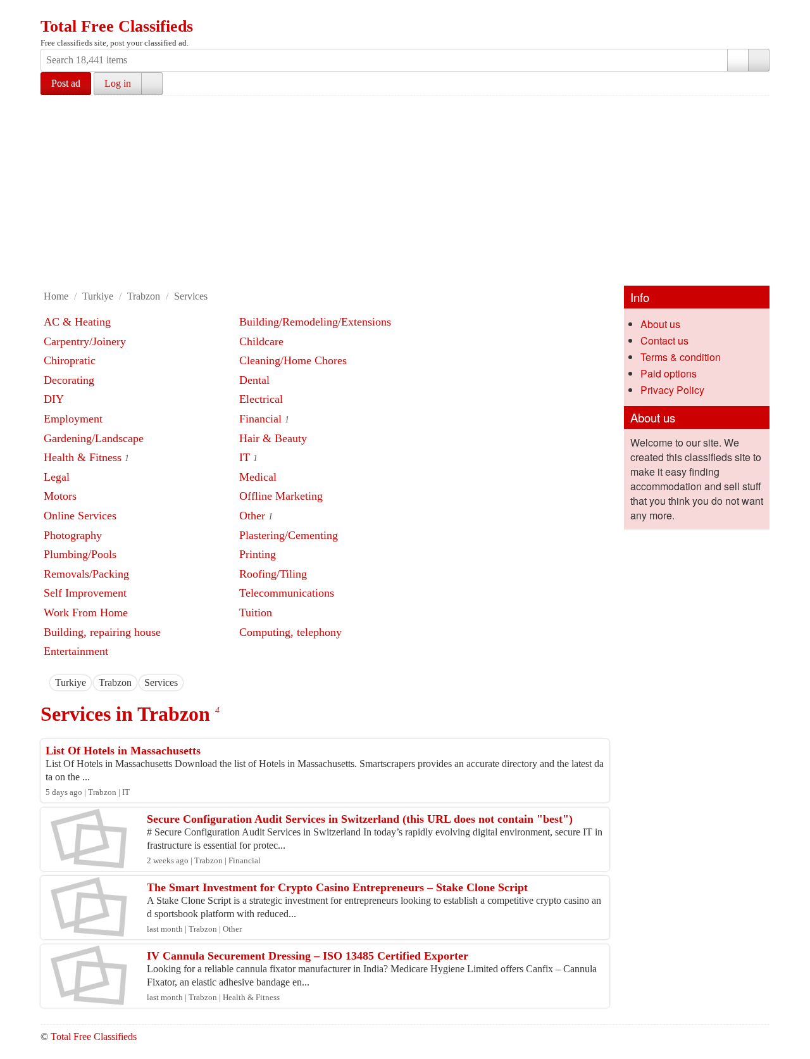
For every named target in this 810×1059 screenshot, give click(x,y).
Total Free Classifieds (116, 26)
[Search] (759, 60)
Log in (117, 83)
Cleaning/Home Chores (293, 360)
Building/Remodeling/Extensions (315, 321)
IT (244, 457)
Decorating (69, 380)
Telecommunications (286, 593)
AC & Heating (77, 321)
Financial (260, 418)
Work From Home (86, 612)
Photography (73, 535)
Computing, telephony (290, 632)
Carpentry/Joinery (85, 341)
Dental (254, 380)
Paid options (668, 373)
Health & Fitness (83, 457)
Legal (57, 477)
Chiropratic (70, 360)
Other (252, 515)
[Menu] (51, 11)
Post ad (65, 83)
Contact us (664, 340)
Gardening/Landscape (94, 438)
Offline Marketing (281, 496)
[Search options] (738, 60)
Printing (257, 554)
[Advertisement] (420, 190)
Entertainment (76, 651)
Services (191, 296)
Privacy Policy (672, 390)
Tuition (255, 612)
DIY (54, 399)
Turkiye (97, 296)
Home (56, 296)
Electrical (261, 399)
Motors (60, 496)
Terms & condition (680, 357)
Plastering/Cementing (288, 535)
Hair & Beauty (273, 438)
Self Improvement (85, 593)
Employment (73, 418)
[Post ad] (75, 11)
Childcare (261, 341)
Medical (258, 477)
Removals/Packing (86, 574)
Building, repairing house (102, 632)
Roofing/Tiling (273, 574)
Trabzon (143, 296)
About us (660, 324)
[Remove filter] (86, 682)
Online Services (80, 515)
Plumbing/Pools (80, 554)
